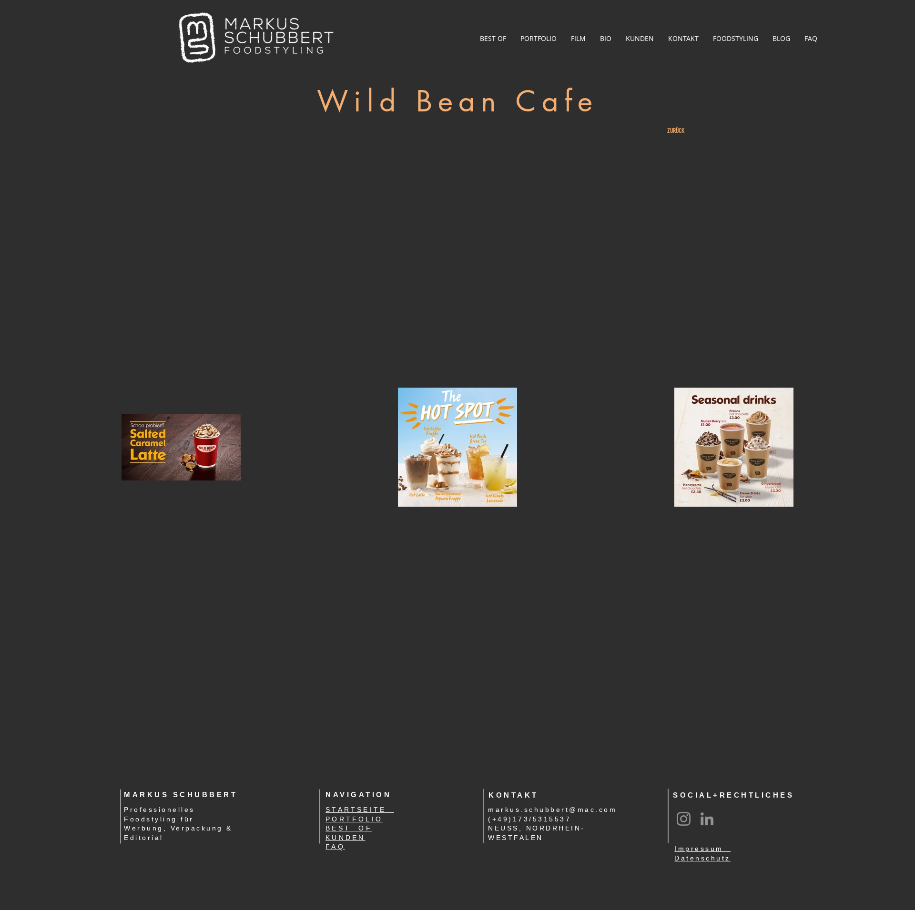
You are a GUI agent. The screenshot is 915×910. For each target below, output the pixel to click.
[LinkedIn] (707, 819)
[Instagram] (683, 819)
